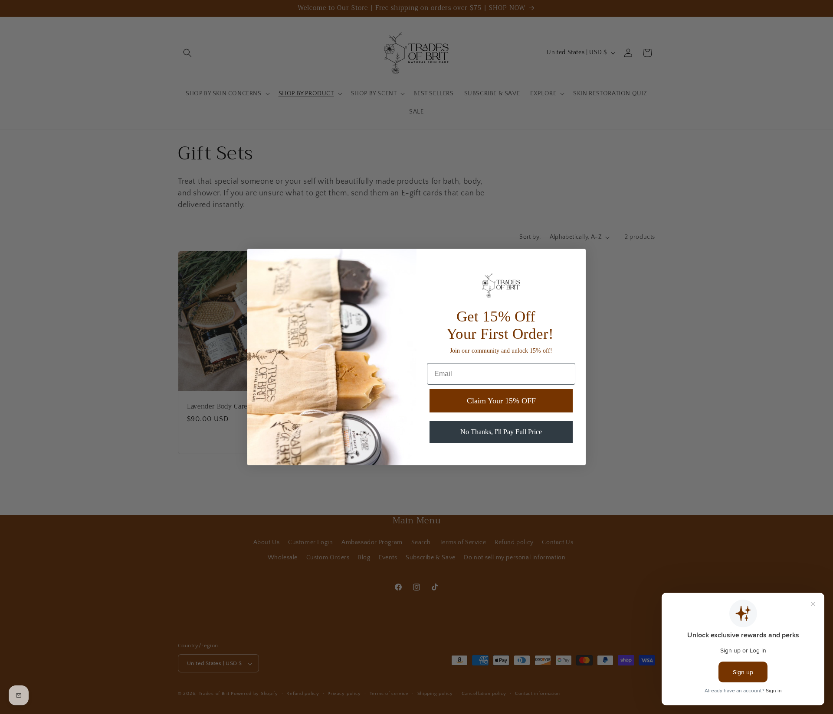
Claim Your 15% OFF (501, 400)
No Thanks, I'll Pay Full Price (501, 431)
